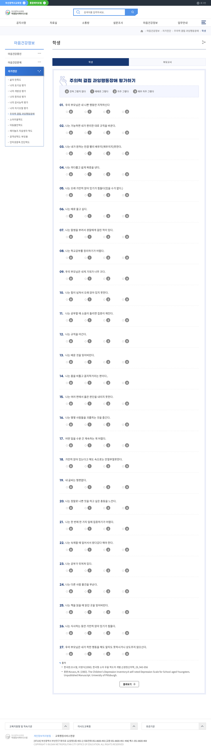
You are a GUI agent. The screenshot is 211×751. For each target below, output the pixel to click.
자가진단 (12, 71)
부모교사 (167, 62)
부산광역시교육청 (13, 2)
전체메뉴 (204, 21)
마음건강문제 (15, 62)
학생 (91, 62)
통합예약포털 (36, 2)
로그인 (203, 2)
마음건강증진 (15, 54)
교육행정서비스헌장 (65, 736)
